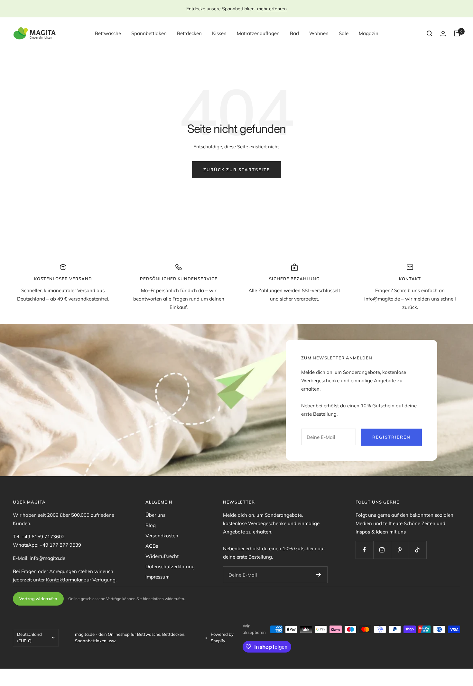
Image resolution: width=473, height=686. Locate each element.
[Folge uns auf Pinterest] (400, 550)
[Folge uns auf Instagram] (382, 550)
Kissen (219, 33)
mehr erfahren (272, 9)
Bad (294, 33)
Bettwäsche (108, 33)
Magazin (368, 33)
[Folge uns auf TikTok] (417, 550)
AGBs (151, 546)
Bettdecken (189, 33)
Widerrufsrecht (162, 556)
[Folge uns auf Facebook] (364, 550)
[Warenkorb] (457, 33)
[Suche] (429, 33)
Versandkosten (161, 536)
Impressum (157, 577)
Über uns (155, 515)
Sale (343, 33)
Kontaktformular (65, 580)
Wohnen (319, 33)
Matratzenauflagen (258, 33)
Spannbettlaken (149, 33)
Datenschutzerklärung (170, 566)
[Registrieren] (318, 574)
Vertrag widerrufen (38, 598)
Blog (150, 525)
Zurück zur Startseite (236, 169)
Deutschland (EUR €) (29, 637)
